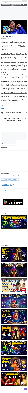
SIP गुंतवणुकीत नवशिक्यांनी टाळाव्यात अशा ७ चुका (6, 185)
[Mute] (24, 228)
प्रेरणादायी (2, 106)
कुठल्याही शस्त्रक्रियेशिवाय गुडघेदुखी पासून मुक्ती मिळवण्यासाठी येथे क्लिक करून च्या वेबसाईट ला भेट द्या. (14, 5)
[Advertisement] (14, 13)
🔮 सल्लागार (25, 389)
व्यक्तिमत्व (3, 123)
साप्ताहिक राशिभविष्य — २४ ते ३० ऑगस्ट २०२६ (6, 183)
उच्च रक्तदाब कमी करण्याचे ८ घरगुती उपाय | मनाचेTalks (7, 184)
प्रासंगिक (2, 108)
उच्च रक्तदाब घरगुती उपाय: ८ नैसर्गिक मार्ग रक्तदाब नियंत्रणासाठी (8, 179)
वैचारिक (2, 105)
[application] (14, 222)
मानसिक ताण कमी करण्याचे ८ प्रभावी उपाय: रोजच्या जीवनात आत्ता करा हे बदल (10, 180)
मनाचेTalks (24, 112)
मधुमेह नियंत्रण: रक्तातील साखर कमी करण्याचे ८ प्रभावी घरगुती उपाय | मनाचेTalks (10, 175)
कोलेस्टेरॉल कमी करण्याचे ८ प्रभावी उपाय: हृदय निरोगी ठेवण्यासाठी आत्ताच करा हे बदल (10, 178)
